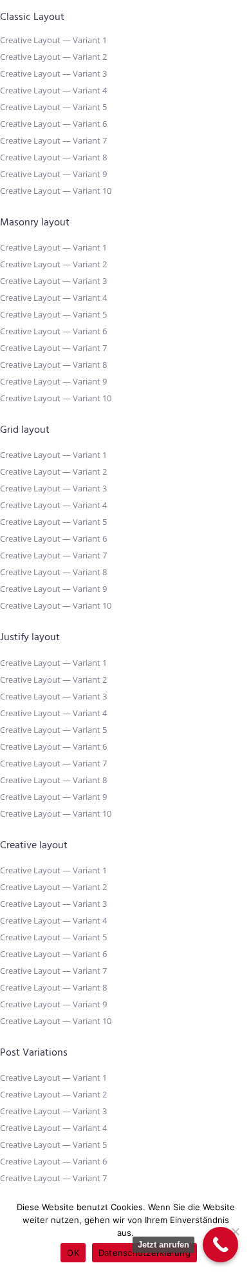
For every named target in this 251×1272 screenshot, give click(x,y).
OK (73, 1253)
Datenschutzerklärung (144, 1253)
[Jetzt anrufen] (220, 1244)
